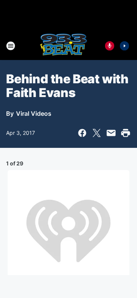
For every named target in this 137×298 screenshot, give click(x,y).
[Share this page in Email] (111, 133)
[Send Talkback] (109, 45)
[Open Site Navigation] (10, 45)
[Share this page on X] (96, 133)
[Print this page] (125, 133)
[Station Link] (63, 46)
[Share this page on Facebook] (82, 133)
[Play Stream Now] (124, 45)
